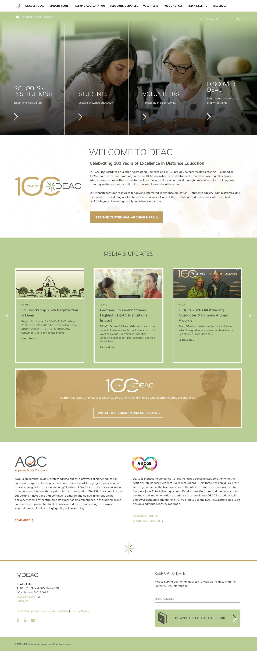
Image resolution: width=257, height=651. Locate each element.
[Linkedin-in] (25, 620)
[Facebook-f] (18, 620)
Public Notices (173, 5)
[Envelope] (33, 620)
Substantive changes (124, 5)
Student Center (59, 5)
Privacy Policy (79, 611)
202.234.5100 (26, 597)
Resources (219, 5)
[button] (250, 315)
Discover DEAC (34, 5)
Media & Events (197, 5)
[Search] (238, 19)
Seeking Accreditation (90, 5)
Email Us (22, 601)
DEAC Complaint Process (33, 611)
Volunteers (150, 5)
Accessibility (60, 611)
